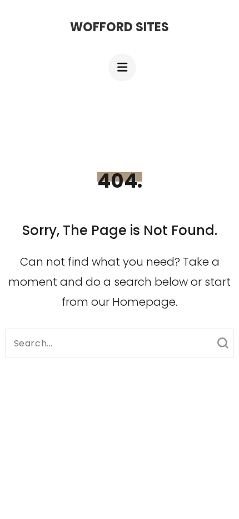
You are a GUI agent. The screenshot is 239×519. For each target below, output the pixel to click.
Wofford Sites (119, 27)
